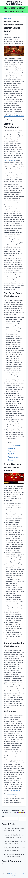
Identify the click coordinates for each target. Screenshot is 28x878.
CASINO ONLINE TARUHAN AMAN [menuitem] (14, 116)
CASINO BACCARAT (10, 160)
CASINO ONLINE (7, 18)
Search (4, 816)
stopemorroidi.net (15, 790)
